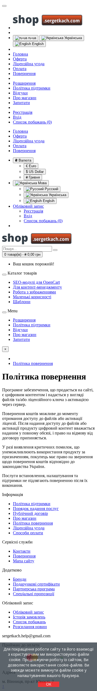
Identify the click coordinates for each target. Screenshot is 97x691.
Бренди (19, 579)
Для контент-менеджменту (37, 287)
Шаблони (21, 301)
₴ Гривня (33, 177)
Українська (72, 38)
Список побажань (29, 622)
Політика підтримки (31, 88)
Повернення (24, 73)
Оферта (20, 59)
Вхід (17, 117)
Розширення (24, 83)
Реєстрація (22, 112)
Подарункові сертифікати (36, 584)
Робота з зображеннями (34, 292)
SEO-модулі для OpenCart (36, 282)
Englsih (48, 201)
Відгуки (20, 93)
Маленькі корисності (32, 297)
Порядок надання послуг (36, 508)
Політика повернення (33, 523)
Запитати (21, 102)
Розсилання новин (30, 626)
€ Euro (31, 166)
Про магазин (24, 97)
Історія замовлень (29, 617)
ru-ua (31, 38)
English (37, 44)
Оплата (19, 68)
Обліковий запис (28, 612)
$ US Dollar (35, 172)
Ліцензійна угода (28, 63)
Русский (51, 189)
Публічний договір (30, 513)
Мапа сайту (23, 561)
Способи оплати (28, 533)
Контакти (21, 551)
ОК (48, 684)
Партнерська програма (34, 589)
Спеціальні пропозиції (33, 593)
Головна (20, 54)
